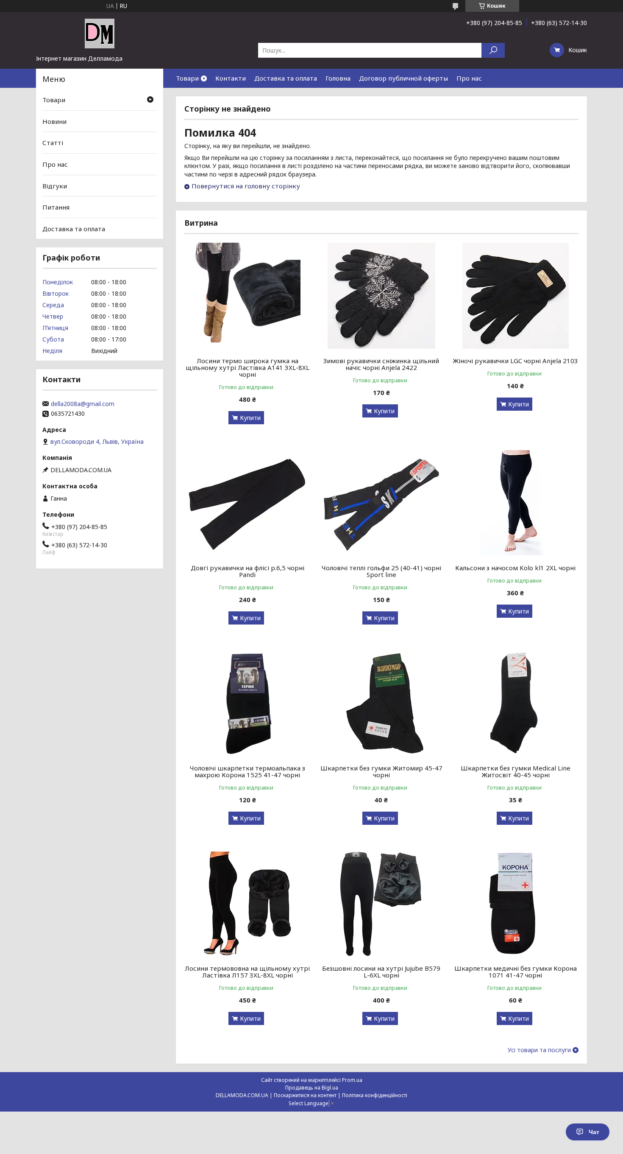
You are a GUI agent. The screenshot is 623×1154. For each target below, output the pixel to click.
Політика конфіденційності (374, 1095)
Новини (54, 121)
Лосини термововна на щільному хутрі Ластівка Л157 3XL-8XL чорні (247, 971)
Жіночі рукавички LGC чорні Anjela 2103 (515, 360)
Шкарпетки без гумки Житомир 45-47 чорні (381, 771)
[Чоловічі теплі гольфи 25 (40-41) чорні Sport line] (382, 503)
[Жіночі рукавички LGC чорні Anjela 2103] (515, 296)
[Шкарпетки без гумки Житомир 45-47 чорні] (382, 703)
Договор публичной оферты (403, 78)
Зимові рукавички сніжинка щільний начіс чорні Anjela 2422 (381, 364)
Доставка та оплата (285, 78)
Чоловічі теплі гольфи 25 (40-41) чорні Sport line (381, 571)
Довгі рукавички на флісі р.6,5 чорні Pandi (247, 571)
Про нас (469, 78)
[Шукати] (493, 50)
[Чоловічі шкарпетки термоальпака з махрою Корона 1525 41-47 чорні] (247, 703)
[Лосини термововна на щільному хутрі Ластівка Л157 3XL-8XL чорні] (247, 903)
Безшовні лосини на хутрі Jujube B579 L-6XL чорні (381, 971)
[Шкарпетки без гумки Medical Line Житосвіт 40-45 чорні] (515, 703)
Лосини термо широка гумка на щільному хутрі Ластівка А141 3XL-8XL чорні (247, 367)
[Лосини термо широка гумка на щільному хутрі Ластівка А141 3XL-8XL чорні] (247, 296)
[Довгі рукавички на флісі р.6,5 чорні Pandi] (247, 503)
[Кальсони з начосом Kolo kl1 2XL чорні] (515, 503)
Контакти (230, 78)
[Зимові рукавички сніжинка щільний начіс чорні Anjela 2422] (382, 296)
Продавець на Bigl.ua (311, 1087)
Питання (56, 207)
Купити (250, 418)
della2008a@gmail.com (82, 404)
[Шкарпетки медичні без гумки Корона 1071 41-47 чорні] (515, 903)
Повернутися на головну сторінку (246, 186)
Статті (52, 142)
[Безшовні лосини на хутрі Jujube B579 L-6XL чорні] (382, 903)
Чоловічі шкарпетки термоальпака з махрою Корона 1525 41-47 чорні (247, 771)
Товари (187, 78)
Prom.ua (352, 1080)
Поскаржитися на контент (305, 1095)
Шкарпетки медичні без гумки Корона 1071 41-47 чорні (515, 971)
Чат (594, 1132)
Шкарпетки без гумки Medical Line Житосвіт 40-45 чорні (515, 771)
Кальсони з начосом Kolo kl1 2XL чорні (515, 567)
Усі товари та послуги (539, 1050)
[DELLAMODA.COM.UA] (99, 33)
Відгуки (54, 185)
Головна (337, 78)
